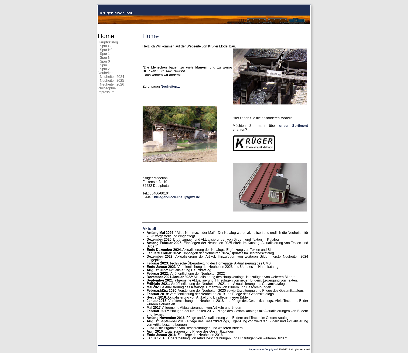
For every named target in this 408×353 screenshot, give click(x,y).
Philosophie (107, 88)
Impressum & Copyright (262, 349)
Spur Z (105, 69)
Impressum (106, 92)
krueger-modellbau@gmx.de (177, 197)
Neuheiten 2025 (112, 80)
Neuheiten (105, 73)
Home (106, 36)
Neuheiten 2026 (112, 84)
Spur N (105, 57)
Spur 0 (105, 61)
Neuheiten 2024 (112, 77)
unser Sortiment (293, 125)
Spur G (105, 46)
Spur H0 (106, 50)
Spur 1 (105, 54)
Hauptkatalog (108, 42)
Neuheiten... (170, 86)
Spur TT (106, 65)
